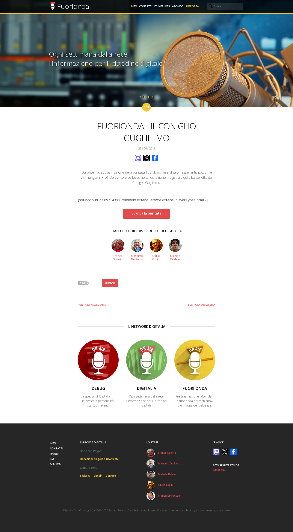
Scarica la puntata (147, 213)
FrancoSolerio (117, 257)
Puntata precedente (92, 305)
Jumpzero (219, 470)
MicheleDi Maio (175, 257)
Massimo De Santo (169, 463)
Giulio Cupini (165, 485)
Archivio (177, 6)
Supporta (192, 6)
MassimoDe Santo (137, 257)
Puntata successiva (201, 305)
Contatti (145, 6)
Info (134, 6)
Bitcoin (98, 476)
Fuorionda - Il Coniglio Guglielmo (146, 132)
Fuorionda (73, 6)
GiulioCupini (156, 257)
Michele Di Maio (167, 474)
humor (110, 283)
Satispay (85, 476)
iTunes (158, 6)
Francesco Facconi (169, 495)
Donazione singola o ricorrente (99, 459)
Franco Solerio (167, 453)
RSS (167, 6)
